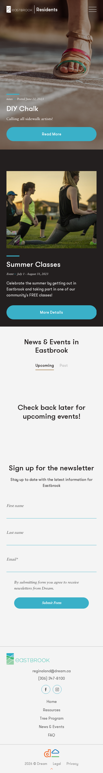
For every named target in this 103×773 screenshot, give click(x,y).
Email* (12, 560)
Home (51, 701)
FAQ (51, 735)
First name (14, 506)
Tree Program (51, 718)
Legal (57, 764)
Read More (51, 134)
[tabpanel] (51, 245)
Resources (51, 709)
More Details (51, 312)
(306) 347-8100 (51, 678)
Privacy (72, 764)
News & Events (51, 726)
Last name (14, 533)
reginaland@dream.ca (51, 670)
